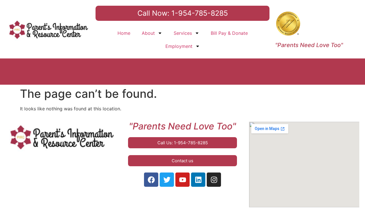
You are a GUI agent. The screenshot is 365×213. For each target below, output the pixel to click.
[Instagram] (214, 180)
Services (183, 33)
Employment (178, 46)
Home (123, 33)
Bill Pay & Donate (229, 33)
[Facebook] (151, 180)
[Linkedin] (198, 180)
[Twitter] (167, 180)
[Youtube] (182, 180)
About (148, 33)
